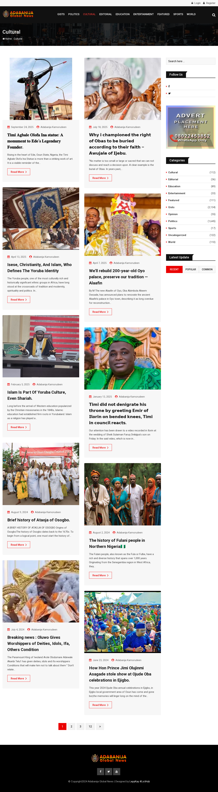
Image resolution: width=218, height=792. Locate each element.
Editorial (105, 14)
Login (197, 3)
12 (90, 726)
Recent (174, 269)
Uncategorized (177, 235)
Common (207, 269)
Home (8, 38)
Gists (61, 14)
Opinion (173, 214)
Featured (163, 14)
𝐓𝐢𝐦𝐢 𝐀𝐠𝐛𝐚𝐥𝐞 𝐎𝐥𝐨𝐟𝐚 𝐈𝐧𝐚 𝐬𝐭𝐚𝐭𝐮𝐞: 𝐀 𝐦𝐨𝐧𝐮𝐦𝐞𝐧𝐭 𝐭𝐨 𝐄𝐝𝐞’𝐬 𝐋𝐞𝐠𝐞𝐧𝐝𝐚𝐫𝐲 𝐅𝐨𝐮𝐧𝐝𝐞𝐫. (35, 141)
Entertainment (143, 14)
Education (123, 14)
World (191, 14)
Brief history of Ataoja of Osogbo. (38, 520)
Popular (190, 269)
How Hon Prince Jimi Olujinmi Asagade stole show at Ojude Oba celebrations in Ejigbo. (120, 674)
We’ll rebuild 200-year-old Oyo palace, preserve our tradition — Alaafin (118, 276)
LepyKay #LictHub (140, 781)
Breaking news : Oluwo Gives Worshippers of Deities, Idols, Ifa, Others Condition (38, 643)
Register (210, 3)
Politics (73, 14)
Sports (178, 14)
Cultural (89, 14)
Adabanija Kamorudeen (53, 127)
